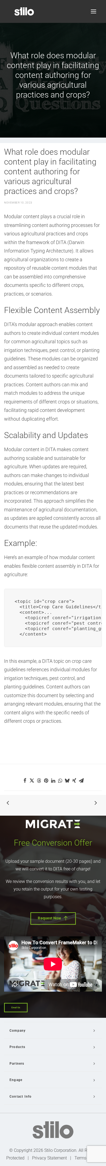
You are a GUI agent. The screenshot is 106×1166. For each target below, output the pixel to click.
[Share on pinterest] (46, 780)
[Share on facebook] (24, 780)
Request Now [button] (49, 918)
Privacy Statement (49, 1158)
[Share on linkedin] (53, 780)
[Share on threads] (39, 780)
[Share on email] (81, 780)
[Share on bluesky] (67, 780)
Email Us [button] (15, 1007)
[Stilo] (24, 11)
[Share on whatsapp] (60, 780)
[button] (93, 11)
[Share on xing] (74, 780)
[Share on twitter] (32, 780)
